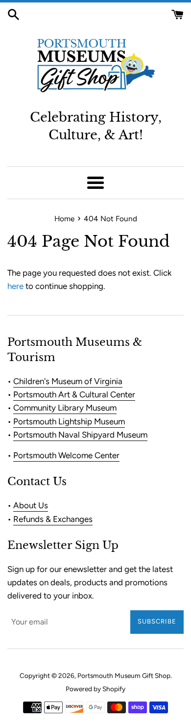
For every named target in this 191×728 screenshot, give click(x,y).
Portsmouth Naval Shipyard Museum (80, 435)
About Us (30, 505)
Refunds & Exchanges (53, 519)
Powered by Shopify (95, 689)
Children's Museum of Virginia (67, 381)
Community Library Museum (65, 408)
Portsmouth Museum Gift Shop (123, 675)
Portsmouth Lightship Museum (69, 421)
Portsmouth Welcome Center (66, 455)
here (15, 286)
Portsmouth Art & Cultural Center (74, 394)
